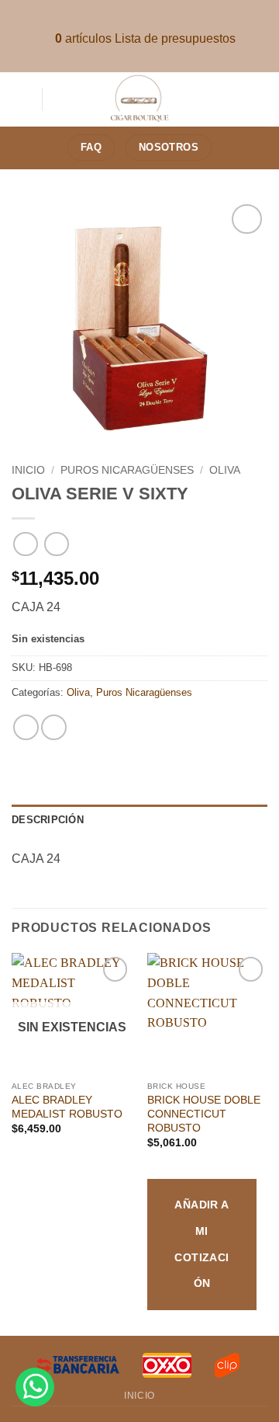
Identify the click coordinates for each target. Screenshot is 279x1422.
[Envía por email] (54, 727)
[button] (21, 99)
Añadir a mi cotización (201, 1243)
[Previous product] (56, 544)
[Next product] (25, 544)
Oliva (224, 470)
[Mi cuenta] (259, 99)
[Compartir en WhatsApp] (26, 727)
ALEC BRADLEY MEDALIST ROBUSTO (67, 1107)
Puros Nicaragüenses (127, 470)
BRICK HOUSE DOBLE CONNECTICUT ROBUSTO (203, 1113)
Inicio (28, 470)
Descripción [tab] (48, 820)
